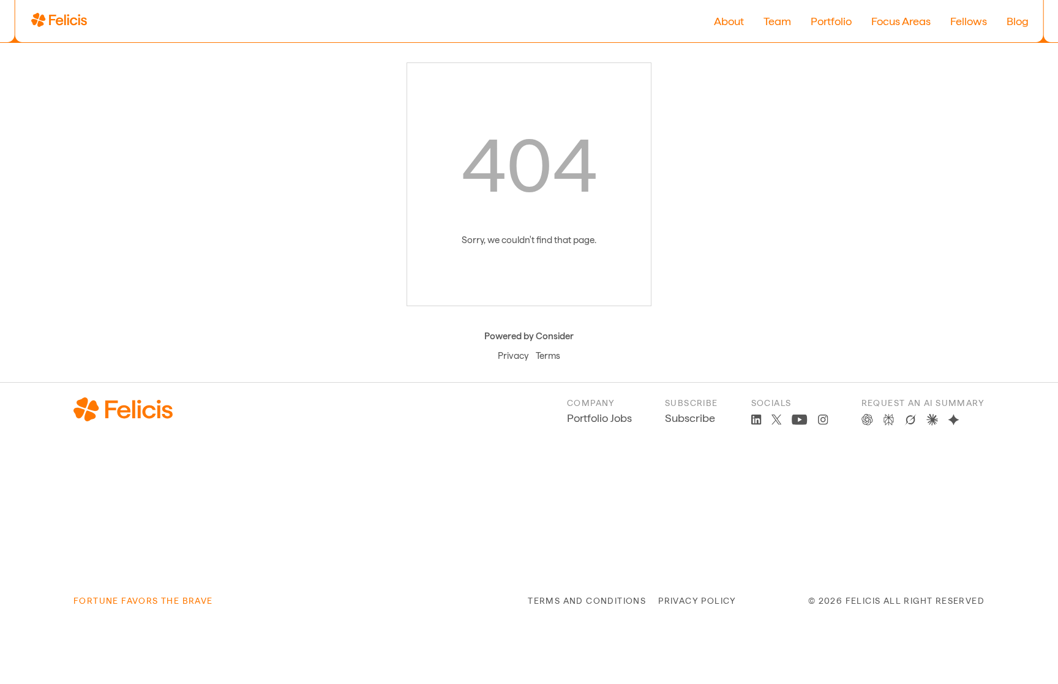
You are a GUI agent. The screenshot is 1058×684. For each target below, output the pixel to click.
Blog (1018, 21)
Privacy (513, 355)
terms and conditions (587, 601)
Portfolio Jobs (599, 418)
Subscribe (690, 418)
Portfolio (831, 21)
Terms (548, 355)
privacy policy (697, 601)
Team (777, 21)
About (729, 21)
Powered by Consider (529, 336)
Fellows (968, 21)
